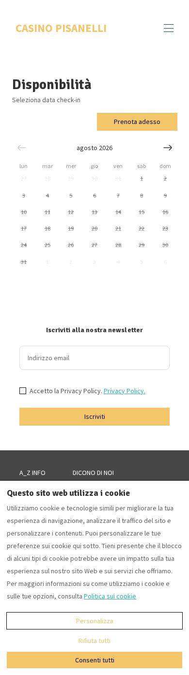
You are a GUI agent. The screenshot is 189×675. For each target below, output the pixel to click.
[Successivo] (167, 147)
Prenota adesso (137, 121)
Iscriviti (94, 416)
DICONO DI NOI (93, 472)
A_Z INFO (32, 472)
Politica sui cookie (110, 596)
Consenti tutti (94, 660)
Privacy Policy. (124, 390)
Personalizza (94, 620)
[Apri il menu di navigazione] (168, 28)
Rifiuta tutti (94, 640)
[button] (24, 178)
